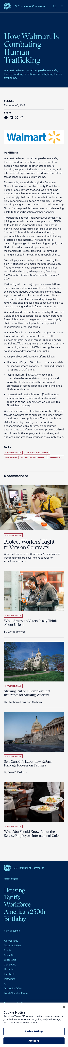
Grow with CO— (12, 988)
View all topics (12, 930)
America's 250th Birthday (24, 915)
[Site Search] (55, 6)
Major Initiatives (12, 945)
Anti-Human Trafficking (36, 453)
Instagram (9, 978)
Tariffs (12, 897)
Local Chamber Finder (16, 993)
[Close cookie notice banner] (64, 1007)
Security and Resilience (32, 457)
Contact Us (10, 964)
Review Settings (34, 1031)
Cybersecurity (56, 457)
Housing (14, 890)
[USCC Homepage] (34, 867)
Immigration (11, 457)
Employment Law (13, 453)
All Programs (11, 940)
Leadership (10, 959)
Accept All (34, 1040)
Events (7, 950)
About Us (9, 955)
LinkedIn (9, 969)
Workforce (17, 904)
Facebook (9, 974)
